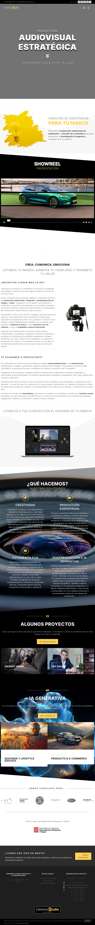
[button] (2, 801)
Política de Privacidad (47, 878)
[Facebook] (90, 2)
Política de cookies (47, 883)
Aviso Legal (47, 881)
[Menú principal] (84, 8)
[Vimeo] (82, 2)
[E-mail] (79, 2)
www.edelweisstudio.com (77, 887)
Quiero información (83, 856)
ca (71, 2)
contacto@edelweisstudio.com (25, 2)
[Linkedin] (87, 2)
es (74, 2)
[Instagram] (84, 2)
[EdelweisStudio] (11, 8)
